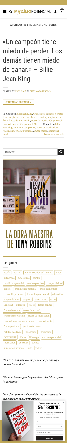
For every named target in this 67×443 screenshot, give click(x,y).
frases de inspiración (14, 315)
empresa (27, 299)
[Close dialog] (63, 402)
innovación (30, 332)
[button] (5, 11)
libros (23, 337)
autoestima (23, 278)
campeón (18, 127)
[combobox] (49, 427)
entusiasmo (41, 299)
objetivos (23, 342)
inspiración (45, 332)
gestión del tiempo (32, 326)
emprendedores (11, 299)
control (7, 288)
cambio (36, 278)
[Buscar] (10, 11)
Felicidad (8, 304)
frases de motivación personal (46, 120)
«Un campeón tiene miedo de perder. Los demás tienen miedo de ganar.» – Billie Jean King (32, 60)
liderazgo (34, 337)
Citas (35, 113)
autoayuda (9, 278)
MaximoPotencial (40, 91)
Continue (49, 438)
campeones (29, 127)
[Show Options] (61, 427)
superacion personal (14, 348)
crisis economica (48, 288)
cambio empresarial (14, 283)
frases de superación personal (18, 124)
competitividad (55, 283)
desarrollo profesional (38, 294)
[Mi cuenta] (55, 12)
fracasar (43, 113)
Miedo (37, 124)
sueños (35, 342)
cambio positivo (35, 283)
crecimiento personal (25, 288)
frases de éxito (45, 321)
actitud (17, 272)
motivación (10, 342)
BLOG (33, 2)
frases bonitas (45, 304)
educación (57, 294)
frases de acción (12, 310)
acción (7, 272)
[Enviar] (61, 152)
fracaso (52, 113)
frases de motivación (19, 120)
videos (38, 348)
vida (30, 348)
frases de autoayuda (41, 117)
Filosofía (20, 304)
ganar (37, 131)
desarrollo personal (13, 294)
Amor (58, 272)
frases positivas (12, 326)
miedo (44, 131)
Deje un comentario (54, 134)
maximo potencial (51, 337)
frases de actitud (21, 117)
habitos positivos (12, 332)
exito (53, 299)
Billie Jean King (24, 113)
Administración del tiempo (38, 272)
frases (32, 304)
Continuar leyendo (18, 102)
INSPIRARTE (10, 337)
